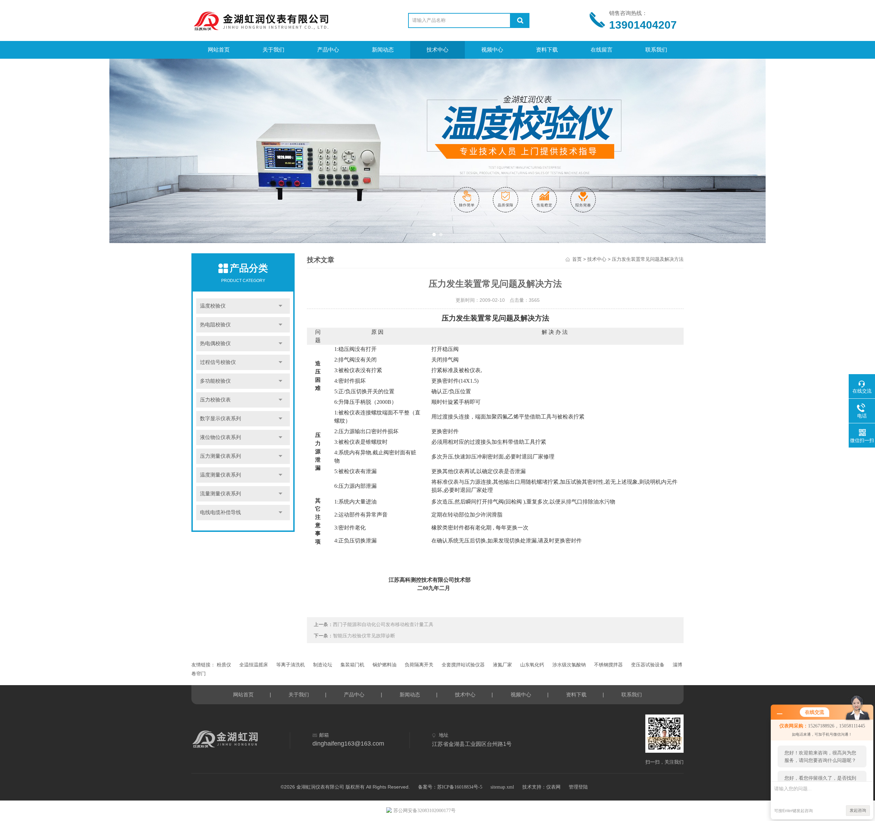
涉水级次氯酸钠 (569, 664)
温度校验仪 (213, 306)
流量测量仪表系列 (220, 493)
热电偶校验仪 (215, 343)
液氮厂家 (502, 664)
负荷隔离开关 (419, 664)
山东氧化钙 (532, 664)
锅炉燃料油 (384, 664)
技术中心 (437, 50)
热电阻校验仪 (215, 324)
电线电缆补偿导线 (220, 512)
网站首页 (219, 50)
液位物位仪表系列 (220, 437)
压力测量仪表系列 (220, 456)
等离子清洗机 (290, 664)
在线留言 (601, 50)
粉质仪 (224, 664)
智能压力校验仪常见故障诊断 (364, 635)
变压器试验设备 (647, 664)
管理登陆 (578, 787)
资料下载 (547, 50)
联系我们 (656, 50)
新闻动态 (383, 50)
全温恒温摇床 (253, 664)
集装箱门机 (352, 664)
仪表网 (553, 787)
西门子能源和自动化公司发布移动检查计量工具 (383, 624)
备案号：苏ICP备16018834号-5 (450, 787)
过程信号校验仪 (218, 362)
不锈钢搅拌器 (608, 664)
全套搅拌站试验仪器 (463, 664)
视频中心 (492, 50)
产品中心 (328, 50)
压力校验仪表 (215, 399)
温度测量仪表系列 (220, 475)
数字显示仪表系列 (220, 418)
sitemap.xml (502, 787)
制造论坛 (322, 664)
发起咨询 (858, 810)
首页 (577, 259)
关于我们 (273, 50)
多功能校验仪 (215, 381)
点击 (280, 306)
